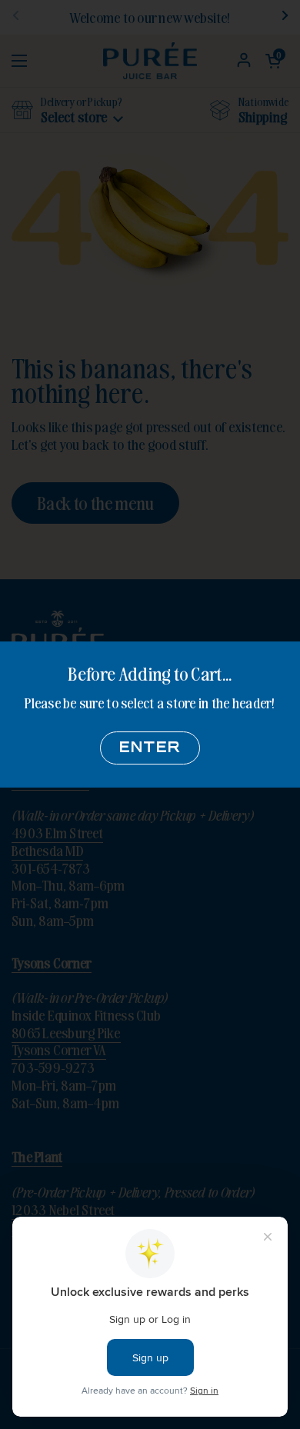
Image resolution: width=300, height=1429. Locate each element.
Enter (150, 748)
